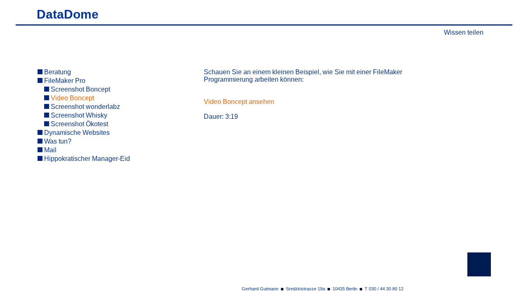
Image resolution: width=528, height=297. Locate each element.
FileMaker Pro (63, 80)
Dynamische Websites (76, 132)
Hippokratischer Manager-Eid (86, 158)
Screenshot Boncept (79, 89)
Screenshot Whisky (78, 115)
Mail (49, 149)
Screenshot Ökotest (78, 123)
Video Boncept (71, 97)
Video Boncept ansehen (239, 101)
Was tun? (56, 141)
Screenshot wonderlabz (84, 106)
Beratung (56, 71)
